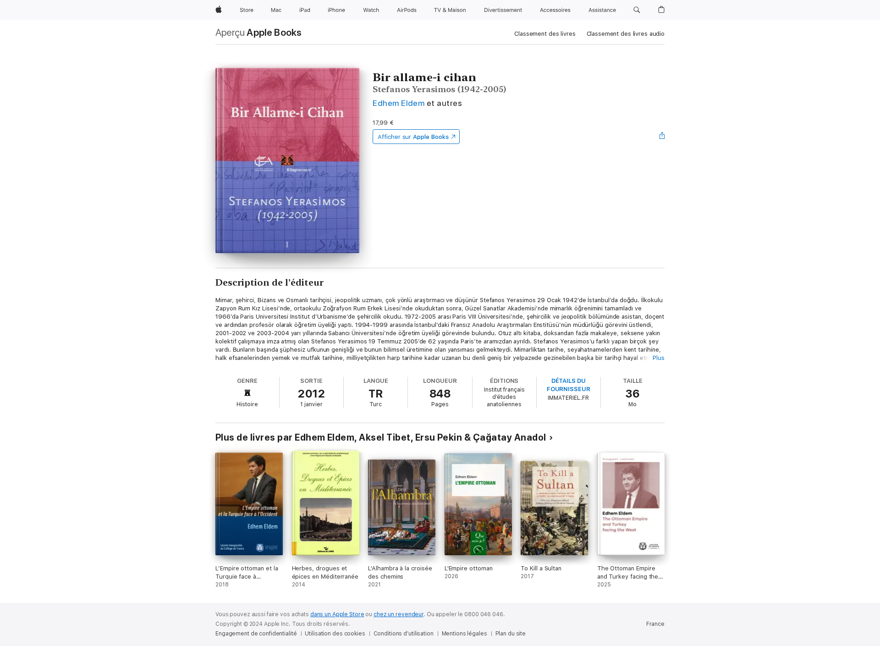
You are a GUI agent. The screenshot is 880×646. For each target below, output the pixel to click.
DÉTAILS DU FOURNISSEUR (568, 384)
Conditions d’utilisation (404, 633)
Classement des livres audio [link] (626, 33)
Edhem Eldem (398, 103)
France (655, 624)
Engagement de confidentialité (256, 633)
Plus (659, 357)
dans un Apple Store (337, 614)
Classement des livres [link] (544, 33)
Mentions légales (464, 633)
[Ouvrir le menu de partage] (662, 136)
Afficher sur (413, 136)
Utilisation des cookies (335, 633)
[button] (637, 10)
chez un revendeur (399, 614)
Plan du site (510, 633)
